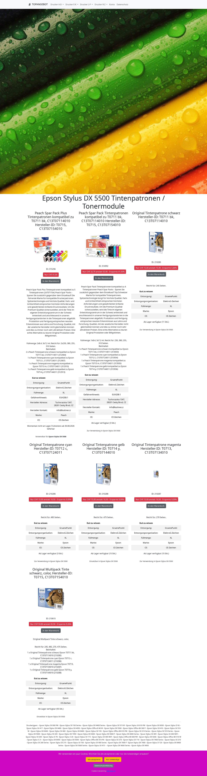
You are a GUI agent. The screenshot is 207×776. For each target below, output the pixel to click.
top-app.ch (111, 771)
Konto (112, 4)
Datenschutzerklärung (103, 765)
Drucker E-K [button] (71, 4)
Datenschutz (122, 4)
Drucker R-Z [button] (100, 4)
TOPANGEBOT (39, 4)
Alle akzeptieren (94, 759)
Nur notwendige (112, 759)
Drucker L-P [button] (85, 4)
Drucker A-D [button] (56, 4)
